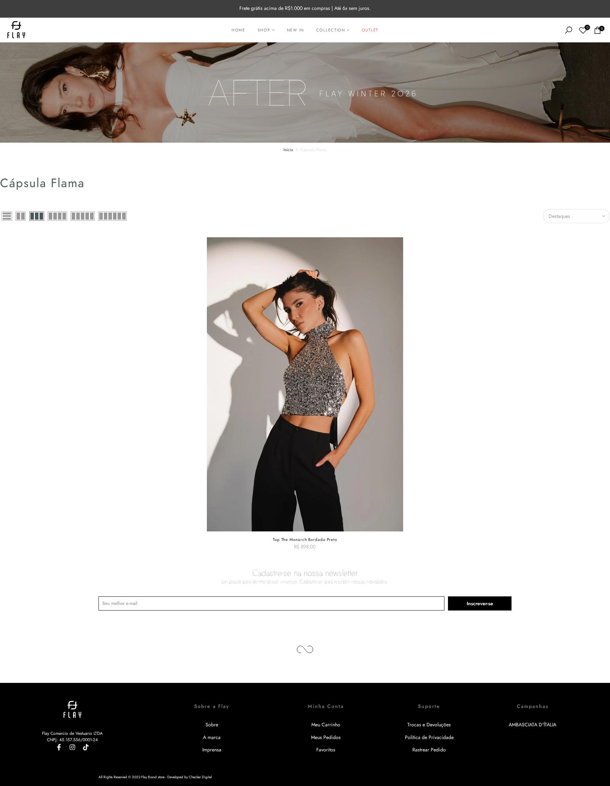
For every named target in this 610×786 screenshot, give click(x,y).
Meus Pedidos (326, 737)
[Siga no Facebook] (59, 747)
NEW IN (295, 30)
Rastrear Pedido (429, 749)
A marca (212, 737)
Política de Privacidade (429, 737)
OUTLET (370, 30)
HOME (238, 30)
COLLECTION (330, 30)
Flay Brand (149, 777)
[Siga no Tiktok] (86, 747)
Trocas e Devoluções (429, 724)
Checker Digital (200, 777)
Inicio (288, 150)
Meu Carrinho (325, 724)
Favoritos (325, 749)
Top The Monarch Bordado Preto (305, 539)
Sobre (211, 724)
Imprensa (211, 749)
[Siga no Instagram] (72, 747)
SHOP (264, 30)
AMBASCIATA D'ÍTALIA (532, 724)
